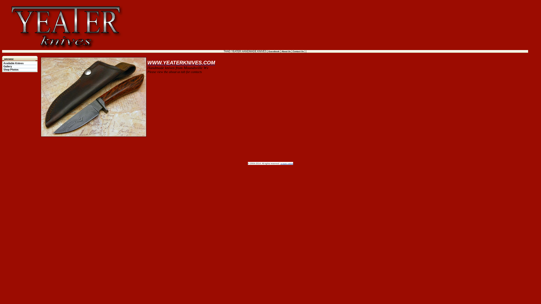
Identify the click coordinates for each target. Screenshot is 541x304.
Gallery (7, 66)
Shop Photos (11, 69)
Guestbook (274, 51)
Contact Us (299, 51)
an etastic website (286, 164)
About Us (286, 51)
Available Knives (13, 63)
